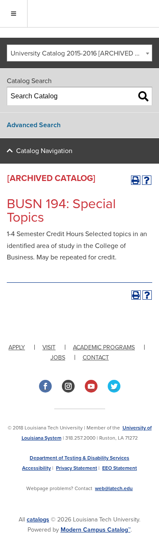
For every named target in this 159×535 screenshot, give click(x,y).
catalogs (38, 519)
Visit (49, 347)
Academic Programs (104, 347)
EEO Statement (119, 468)
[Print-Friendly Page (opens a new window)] (135, 180)
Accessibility (36, 468)
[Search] (143, 96)
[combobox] (79, 53)
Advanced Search (34, 125)
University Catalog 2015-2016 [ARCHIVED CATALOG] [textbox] (81, 53)
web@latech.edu (114, 488)
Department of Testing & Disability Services (79, 458)
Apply (16, 347)
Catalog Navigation (44, 151)
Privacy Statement (76, 468)
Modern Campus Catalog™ (96, 529)
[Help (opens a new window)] (146, 180)
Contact (96, 357)
